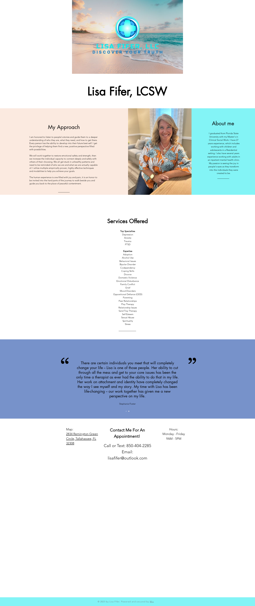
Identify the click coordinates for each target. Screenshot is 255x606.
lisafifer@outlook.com (127, 458)
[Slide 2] (128, 411)
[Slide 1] (126, 411)
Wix (152, 601)
